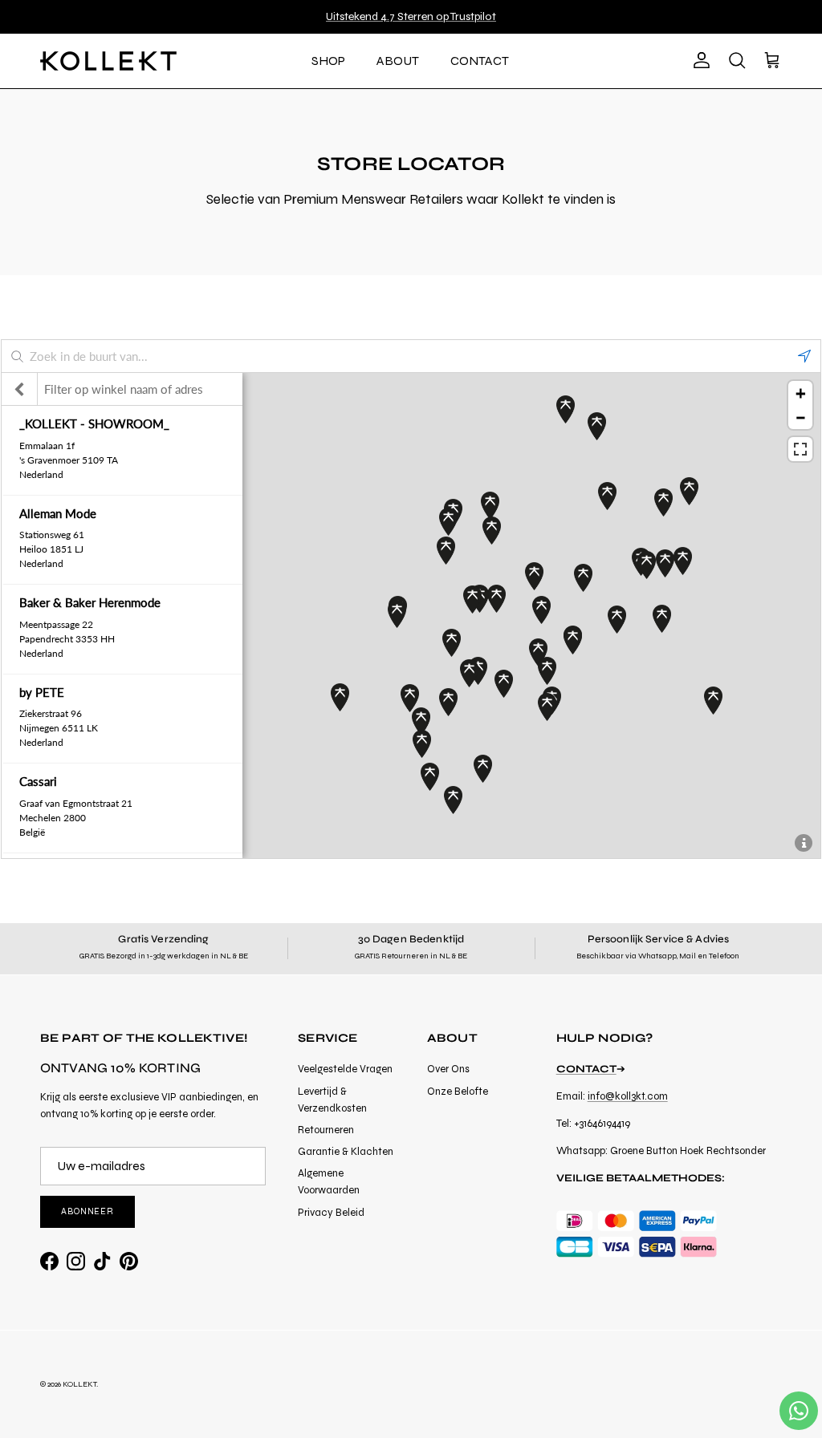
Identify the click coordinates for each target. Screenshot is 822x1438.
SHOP (328, 60)
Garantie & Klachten (345, 1151)
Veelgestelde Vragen (345, 1069)
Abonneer (87, 1211)
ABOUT (397, 60)
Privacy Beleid (331, 1212)
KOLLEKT (79, 1384)
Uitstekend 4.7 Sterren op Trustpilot (411, 16)
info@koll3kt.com (628, 1096)
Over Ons (448, 1069)
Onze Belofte (457, 1091)
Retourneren (326, 1130)
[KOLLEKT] (108, 61)
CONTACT (479, 60)
